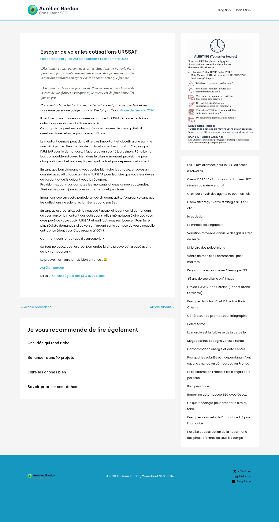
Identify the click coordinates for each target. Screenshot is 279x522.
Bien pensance (198, 386)
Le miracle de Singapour (205, 225)
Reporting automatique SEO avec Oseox (217, 394)
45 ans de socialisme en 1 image (210, 278)
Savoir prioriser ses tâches (52, 386)
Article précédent (35, 307)
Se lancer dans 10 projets (51, 357)
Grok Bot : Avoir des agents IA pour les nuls (218, 194)
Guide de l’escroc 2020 (136, 110)
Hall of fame (196, 324)
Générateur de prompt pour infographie (217, 316)
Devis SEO (243, 10)
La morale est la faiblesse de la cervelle (216, 332)
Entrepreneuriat (52, 59)
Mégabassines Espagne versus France (215, 341)
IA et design (195, 216)
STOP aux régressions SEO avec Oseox (77, 276)
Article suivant (162, 307)
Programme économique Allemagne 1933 (217, 270)
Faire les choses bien (47, 372)
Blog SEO (224, 10)
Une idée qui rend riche (48, 342)
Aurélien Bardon (52, 267)
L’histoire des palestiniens (206, 247)
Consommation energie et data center (216, 349)
